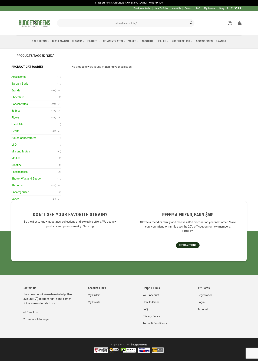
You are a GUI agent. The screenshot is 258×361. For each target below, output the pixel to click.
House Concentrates (23, 138)
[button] (230, 23)
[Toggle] (59, 90)
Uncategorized (20, 192)
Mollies (15, 158)
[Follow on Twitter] (235, 8)
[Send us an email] (239, 8)
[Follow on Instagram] (232, 8)
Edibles (92, 41)
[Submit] (191, 23)
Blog (221, 8)
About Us (176, 8)
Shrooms (17, 185)
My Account (210, 8)
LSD (14, 144)
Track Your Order (142, 8)
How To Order (161, 8)
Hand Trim (17, 124)
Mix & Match (60, 41)
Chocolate (17, 97)
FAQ (198, 8)
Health (161, 41)
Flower (77, 41)
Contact (188, 8)
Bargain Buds (19, 83)
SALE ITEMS (39, 41)
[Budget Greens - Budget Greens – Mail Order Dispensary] (34, 23)
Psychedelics (181, 41)
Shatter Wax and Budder (26, 178)
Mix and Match (20, 151)
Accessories (204, 41)
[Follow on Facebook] (228, 8)
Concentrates (113, 41)
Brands (221, 41)
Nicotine (148, 41)
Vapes (132, 41)
